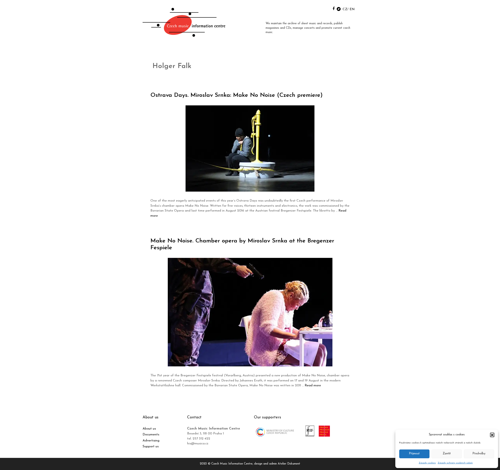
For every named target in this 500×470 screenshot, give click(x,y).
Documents (151, 434)
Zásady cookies (427, 463)
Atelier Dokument (289, 463)
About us (149, 428)
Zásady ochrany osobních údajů (455, 463)
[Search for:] (324, 8)
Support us (151, 446)
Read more (313, 385)
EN (352, 9)
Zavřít (447, 453)
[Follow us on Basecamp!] (339, 8)
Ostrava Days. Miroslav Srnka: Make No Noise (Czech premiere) (236, 95)
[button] (492, 435)
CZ (345, 9)
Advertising (151, 440)
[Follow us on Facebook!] (334, 8)
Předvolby (478, 453)
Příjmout (414, 453)
